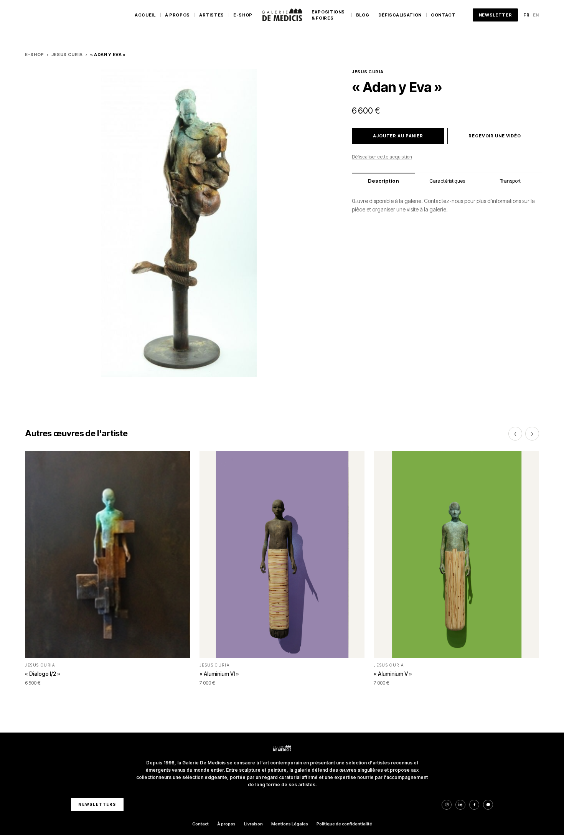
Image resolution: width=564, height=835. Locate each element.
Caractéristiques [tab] (447, 181)
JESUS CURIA (67, 54)
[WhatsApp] (488, 805)
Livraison (253, 824)
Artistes (211, 15)
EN (536, 15)
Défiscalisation (400, 15)
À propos (226, 824)
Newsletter (495, 15)
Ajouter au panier (398, 136)
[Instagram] (447, 805)
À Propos (177, 15)
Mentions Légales (289, 824)
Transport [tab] (510, 181)
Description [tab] (383, 181)
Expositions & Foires (328, 15)
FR (526, 15)
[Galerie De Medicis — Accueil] (282, 15)
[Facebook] (474, 805)
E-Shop (242, 15)
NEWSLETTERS (97, 804)
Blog (362, 15)
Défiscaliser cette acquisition (382, 157)
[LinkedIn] (460, 805)
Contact (443, 15)
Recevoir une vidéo (494, 136)
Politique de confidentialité (344, 824)
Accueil (145, 15)
